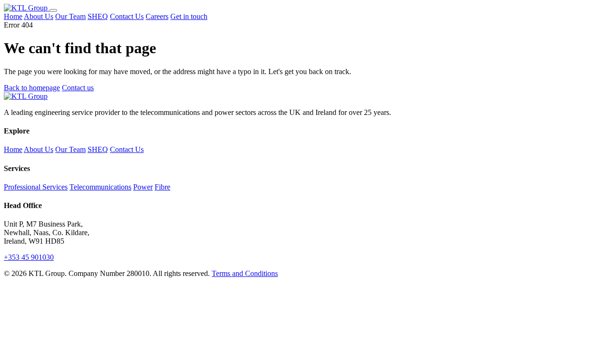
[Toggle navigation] (53, 10)
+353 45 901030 (29, 257)
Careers (157, 16)
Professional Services (36, 187)
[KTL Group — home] (26, 8)
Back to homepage (32, 88)
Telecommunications (100, 187)
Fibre (162, 187)
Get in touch (188, 16)
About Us (38, 16)
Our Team (70, 16)
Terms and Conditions (245, 273)
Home (13, 16)
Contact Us (127, 16)
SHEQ (98, 16)
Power (143, 187)
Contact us (78, 88)
